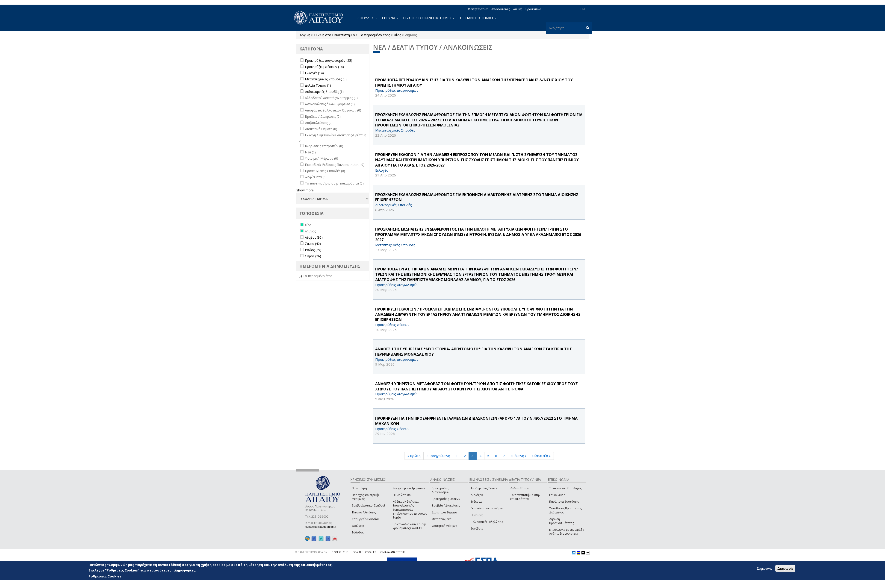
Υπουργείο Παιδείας (365, 519)
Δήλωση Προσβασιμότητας (561, 521)
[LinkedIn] (327, 538)
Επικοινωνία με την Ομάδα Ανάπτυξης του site (566, 532)
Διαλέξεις (477, 495)
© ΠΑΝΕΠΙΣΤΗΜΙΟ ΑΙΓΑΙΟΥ (311, 552)
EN (582, 9)
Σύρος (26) (313, 256)
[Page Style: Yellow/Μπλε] (578, 553)
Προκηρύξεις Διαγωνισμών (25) (328, 60)
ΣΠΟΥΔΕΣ (366, 17)
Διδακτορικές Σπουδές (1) (324, 91)
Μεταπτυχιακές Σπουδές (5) (326, 79)
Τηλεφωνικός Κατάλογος (565, 488)
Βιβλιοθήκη (359, 488)
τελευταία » (541, 455)
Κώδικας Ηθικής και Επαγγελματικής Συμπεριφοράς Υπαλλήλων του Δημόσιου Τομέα (410, 509)
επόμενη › (518, 455)
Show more (305, 190)
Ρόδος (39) (313, 250)
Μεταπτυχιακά (441, 519)
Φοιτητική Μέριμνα (444, 526)
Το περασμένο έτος (374, 34)
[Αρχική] (321, 17)
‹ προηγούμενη (438, 455)
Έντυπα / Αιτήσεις (364, 512)
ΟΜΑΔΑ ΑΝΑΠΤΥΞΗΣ (392, 552)
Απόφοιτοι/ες (500, 9)
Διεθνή (517, 9)
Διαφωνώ (785, 568)
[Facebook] (313, 538)
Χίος (397, 34)
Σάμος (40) (313, 243)
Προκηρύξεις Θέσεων (446, 499)
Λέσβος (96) (314, 237)
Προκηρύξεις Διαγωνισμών (440, 490)
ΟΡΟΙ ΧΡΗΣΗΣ (339, 552)
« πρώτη (414, 455)
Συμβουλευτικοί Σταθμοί (368, 505)
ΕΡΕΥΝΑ (389, 17)
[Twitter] (321, 538)
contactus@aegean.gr (320, 526)
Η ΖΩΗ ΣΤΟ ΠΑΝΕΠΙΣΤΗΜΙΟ (427, 17)
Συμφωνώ (765, 568)
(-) (301, 276)
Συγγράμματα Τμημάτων (409, 488)
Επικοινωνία (557, 495)
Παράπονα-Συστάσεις (564, 502)
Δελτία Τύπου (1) (318, 85)
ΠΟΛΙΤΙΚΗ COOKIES (364, 552)
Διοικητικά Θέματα (444, 512)
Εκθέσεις (476, 502)
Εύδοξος (357, 532)
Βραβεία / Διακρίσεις (446, 505)
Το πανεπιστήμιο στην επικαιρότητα (525, 497)
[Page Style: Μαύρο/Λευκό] (588, 553)
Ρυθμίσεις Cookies (104, 576)
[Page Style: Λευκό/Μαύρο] (583, 553)
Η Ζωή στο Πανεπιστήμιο (334, 34)
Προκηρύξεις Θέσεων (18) (324, 66)
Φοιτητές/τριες (478, 9)
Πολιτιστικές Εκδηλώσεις (487, 522)
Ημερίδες (477, 515)
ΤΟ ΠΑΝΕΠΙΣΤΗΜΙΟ (476, 17)
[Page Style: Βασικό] (574, 553)
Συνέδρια (477, 528)
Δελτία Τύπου (519, 488)
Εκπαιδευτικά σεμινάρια (487, 508)
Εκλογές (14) (314, 73)
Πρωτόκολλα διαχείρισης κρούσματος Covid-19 (409, 526)
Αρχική (305, 34)
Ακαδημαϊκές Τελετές (484, 488)
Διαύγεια (358, 526)
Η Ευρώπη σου (403, 495)
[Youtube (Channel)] (334, 538)
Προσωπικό (533, 9)
